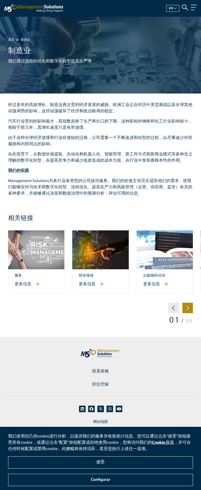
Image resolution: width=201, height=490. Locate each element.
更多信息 (23, 284)
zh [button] (171, 8)
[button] (173, 310)
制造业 (25, 40)
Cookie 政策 (163, 443)
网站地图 (100, 422)
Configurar (100, 480)
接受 (100, 462)
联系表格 (100, 371)
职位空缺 (100, 384)
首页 (11, 40)
